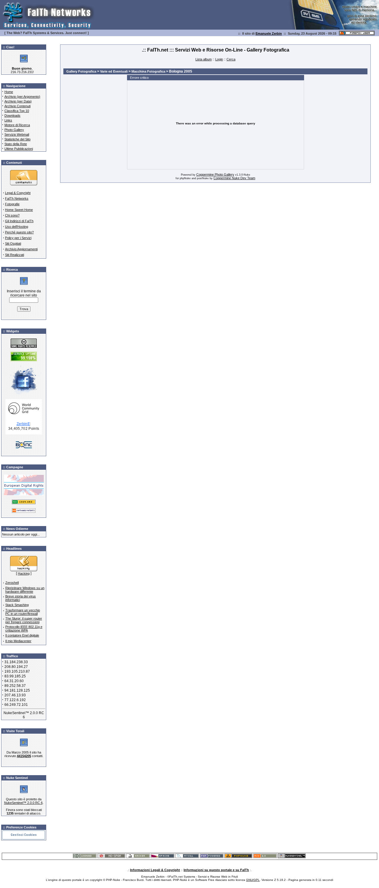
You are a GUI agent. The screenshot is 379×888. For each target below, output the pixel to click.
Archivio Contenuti (17, 106)
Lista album (203, 59)
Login (219, 59)
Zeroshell (12, 582)
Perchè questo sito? (19, 232)
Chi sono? (12, 215)
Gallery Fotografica (81, 71)
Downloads (12, 115)
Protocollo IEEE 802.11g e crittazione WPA (23, 628)
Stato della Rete (15, 144)
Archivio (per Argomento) (22, 96)
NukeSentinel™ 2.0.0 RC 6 (23, 802)
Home (8, 92)
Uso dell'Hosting (16, 226)
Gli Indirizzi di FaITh (19, 221)
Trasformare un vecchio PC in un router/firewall (22, 611)
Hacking (24, 573)
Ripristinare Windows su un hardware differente (24, 589)
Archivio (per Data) (18, 101)
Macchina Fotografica (148, 71)
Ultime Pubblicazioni (18, 148)
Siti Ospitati (13, 243)
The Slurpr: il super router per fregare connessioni (23, 620)
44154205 (24, 756)
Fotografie (12, 204)
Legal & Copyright (17, 193)
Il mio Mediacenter (18, 641)
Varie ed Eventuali (114, 71)
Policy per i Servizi (18, 238)
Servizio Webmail (16, 134)
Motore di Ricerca (17, 125)
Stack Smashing (17, 605)
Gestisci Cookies (24, 834)
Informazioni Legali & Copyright (155, 870)
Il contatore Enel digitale (22, 635)
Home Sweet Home (19, 209)
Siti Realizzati (14, 255)
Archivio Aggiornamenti (21, 249)
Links (8, 120)
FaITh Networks (16, 198)
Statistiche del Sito (17, 139)
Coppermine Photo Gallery (215, 174)
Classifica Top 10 (16, 111)
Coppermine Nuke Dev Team (234, 178)
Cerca (231, 59)
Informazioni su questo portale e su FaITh (216, 870)
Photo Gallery (14, 130)
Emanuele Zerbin (269, 33)
